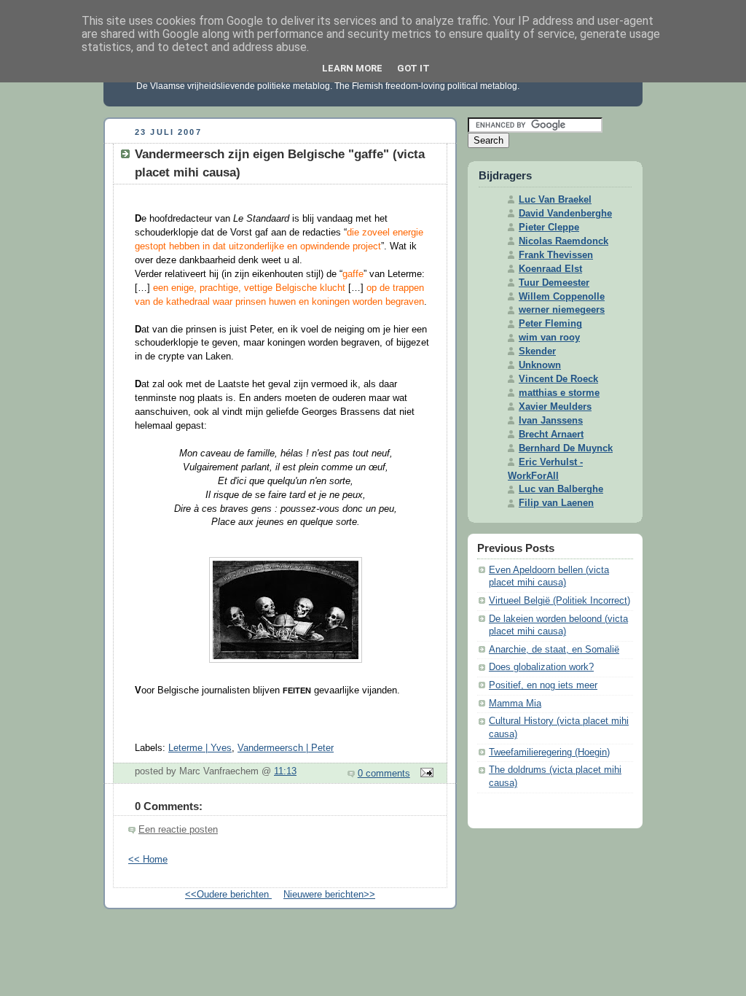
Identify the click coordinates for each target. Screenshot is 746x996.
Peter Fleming (550, 324)
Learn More (352, 68)
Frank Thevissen (556, 255)
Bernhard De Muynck (566, 448)
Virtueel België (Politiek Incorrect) (559, 601)
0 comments (384, 774)
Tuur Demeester (554, 283)
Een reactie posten (178, 830)
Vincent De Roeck (558, 379)
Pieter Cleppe (549, 227)
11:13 (285, 771)
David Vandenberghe (565, 214)
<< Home (148, 860)
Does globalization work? (541, 667)
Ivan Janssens (551, 421)
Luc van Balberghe (561, 489)
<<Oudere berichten (228, 895)
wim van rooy (549, 337)
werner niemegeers (562, 310)
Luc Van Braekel (555, 200)
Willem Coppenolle (562, 297)
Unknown (540, 365)
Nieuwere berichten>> (329, 895)
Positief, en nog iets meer (543, 685)
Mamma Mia (515, 704)
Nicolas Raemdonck (563, 241)
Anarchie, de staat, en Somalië (554, 650)
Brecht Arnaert (551, 434)
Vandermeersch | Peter (285, 748)
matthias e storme (559, 393)
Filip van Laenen (556, 503)
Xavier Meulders (555, 407)
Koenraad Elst (550, 269)
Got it (413, 68)
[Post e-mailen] (424, 774)
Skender (537, 351)
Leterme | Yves (200, 748)
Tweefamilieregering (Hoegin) (549, 752)
